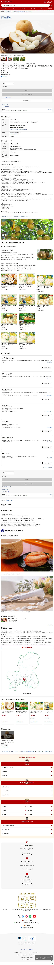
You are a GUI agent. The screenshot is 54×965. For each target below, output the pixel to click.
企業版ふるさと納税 (28, 927)
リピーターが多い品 (5, 771)
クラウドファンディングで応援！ (8, 825)
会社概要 (16, 952)
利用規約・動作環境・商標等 (27, 957)
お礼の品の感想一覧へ (47, 467)
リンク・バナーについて (34, 952)
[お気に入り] (51, 962)
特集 (41, 8)
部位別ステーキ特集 (5, 814)
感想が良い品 (4, 775)
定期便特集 (30, 814)
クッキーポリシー (32, 955)
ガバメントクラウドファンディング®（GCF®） (28, 922)
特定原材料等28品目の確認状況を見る (19, 129)
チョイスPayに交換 (5, 829)
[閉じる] (51, 956)
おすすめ (33, 8)
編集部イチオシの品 (5, 786)
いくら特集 (30, 806)
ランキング (22, 8)
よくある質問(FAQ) (27, 869)
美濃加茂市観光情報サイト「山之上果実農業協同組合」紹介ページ (16, 216)
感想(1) (33, 718)
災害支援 (28, 925)
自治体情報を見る (27, 647)
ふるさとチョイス (27, 920)
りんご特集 (4, 810)
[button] (51, 6)
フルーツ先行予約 (5, 794)
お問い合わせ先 (5, 106)
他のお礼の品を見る (15, 133)
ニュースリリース (23, 952)
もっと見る (49, 624)
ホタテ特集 (30, 810)
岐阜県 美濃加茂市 (5, 747)
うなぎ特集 (4, 806)
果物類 (7, 500)
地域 (13, 8)
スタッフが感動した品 (6, 790)
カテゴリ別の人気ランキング (7, 767)
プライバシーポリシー (22, 955)
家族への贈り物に (5, 833)
